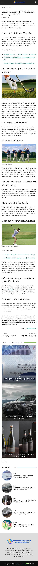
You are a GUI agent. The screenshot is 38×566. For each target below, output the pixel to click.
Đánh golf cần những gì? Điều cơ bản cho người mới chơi (20, 54)
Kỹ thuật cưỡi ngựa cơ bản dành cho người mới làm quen (9, 336)
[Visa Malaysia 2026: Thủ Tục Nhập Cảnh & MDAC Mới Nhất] (19, 364)
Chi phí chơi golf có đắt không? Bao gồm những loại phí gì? (28, 336)
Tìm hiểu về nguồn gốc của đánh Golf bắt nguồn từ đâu (19, 63)
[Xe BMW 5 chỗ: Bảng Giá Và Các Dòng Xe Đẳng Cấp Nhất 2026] (19, 402)
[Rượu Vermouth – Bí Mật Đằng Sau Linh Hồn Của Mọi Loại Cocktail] (19, 439)
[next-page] (6, 462)
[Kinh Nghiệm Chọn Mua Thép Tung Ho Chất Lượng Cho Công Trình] (7, 512)
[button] (3, 2)
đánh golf (10, 289)
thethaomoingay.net (31, 328)
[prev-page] (3, 462)
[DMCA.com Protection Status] (30, 564)
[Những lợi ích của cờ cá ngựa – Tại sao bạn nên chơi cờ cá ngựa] (7, 525)
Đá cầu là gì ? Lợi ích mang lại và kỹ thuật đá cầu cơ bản (19, 258)
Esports (15, 522)
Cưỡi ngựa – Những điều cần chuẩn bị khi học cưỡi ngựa (19, 254)
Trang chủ (4, 7)
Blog (9, 7)
